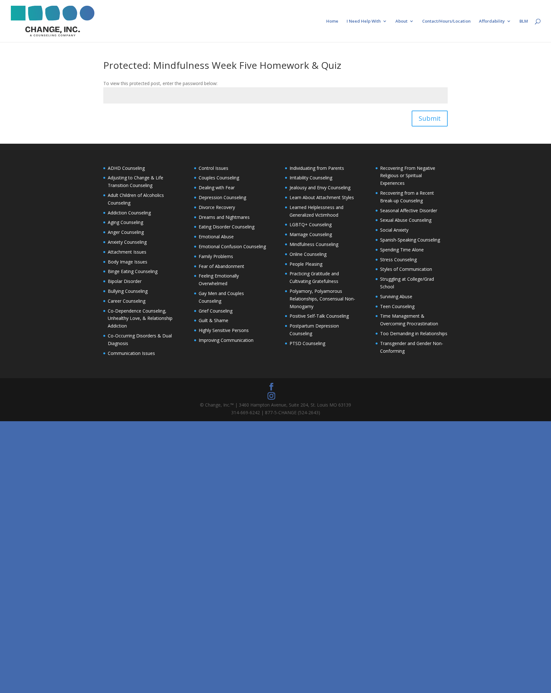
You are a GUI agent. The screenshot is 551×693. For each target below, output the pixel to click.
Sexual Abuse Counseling (405, 220)
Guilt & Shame (213, 320)
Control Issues (213, 168)
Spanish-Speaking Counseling (410, 240)
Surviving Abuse (396, 296)
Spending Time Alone (402, 250)
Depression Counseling (222, 197)
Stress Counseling (398, 259)
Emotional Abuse (216, 237)
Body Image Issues (127, 262)
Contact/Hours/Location (446, 21)
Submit (430, 118)
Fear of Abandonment (221, 266)
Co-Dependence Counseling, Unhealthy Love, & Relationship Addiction (140, 318)
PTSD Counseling (307, 343)
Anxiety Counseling (127, 242)
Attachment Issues (127, 252)
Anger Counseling (126, 232)
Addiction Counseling (129, 213)
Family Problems (216, 256)
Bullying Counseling (128, 291)
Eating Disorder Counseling (226, 227)
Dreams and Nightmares (224, 217)
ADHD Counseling (126, 168)
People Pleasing (306, 264)
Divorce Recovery (217, 207)
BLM (523, 21)
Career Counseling (126, 301)
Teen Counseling (397, 306)
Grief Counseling (215, 311)
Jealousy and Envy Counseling (320, 187)
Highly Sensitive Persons (224, 330)
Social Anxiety (394, 230)
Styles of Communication (406, 269)
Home (332, 21)
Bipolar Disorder (125, 281)
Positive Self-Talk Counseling (319, 316)
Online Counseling (308, 254)
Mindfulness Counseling (314, 244)
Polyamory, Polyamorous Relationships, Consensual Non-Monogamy (322, 298)
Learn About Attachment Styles (322, 197)
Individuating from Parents (317, 168)
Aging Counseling (125, 222)
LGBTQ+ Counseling (311, 224)
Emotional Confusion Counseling (232, 246)
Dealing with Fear (217, 187)
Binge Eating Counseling (133, 271)
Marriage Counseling (311, 234)
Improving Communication (226, 340)
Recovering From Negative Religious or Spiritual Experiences (407, 175)
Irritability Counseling (311, 178)
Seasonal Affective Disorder (408, 210)
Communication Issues (131, 353)
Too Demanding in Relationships (413, 333)
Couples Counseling (219, 178)
